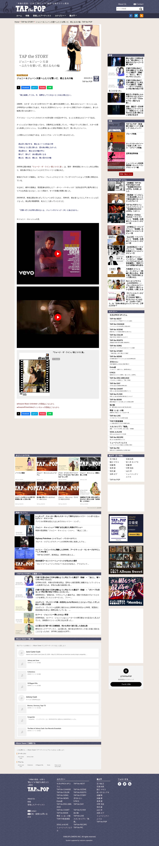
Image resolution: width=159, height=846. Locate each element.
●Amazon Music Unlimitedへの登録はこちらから (35, 404)
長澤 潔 (112, 468)
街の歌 (120, 406)
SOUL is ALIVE (118, 433)
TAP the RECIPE (117, 438)
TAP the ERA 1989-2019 (120, 379)
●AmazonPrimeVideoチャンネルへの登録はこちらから (38, 407)
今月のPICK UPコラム (118, 315)
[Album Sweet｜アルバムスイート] (126, 560)
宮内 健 (112, 471)
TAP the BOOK (122, 400)
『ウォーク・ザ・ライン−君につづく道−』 (47, 167)
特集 (27, 16)
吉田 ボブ (113, 474)
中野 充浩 (129, 468)
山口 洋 (129, 471)
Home (17, 22)
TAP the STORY (27, 22)
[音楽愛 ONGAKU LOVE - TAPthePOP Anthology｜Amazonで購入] (126, 528)
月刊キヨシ (119, 363)
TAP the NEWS (123, 357)
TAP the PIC (120, 449)
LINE (49, 87)
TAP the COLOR (119, 336)
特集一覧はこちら (126, 174)
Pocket (42, 87)
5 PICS (123, 373)
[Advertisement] (58, 436)
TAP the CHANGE (120, 325)
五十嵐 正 (113, 459)
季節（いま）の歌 (119, 411)
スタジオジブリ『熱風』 (122, 427)
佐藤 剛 (112, 465)
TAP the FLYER (121, 395)
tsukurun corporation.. (86, 840)
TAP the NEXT (121, 320)
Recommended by (92, 507)
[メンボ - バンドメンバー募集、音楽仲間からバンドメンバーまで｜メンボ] (126, 591)
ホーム (19, 16)
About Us (122, 4)
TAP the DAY (118, 384)
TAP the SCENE (120, 330)
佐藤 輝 (129, 465)
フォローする (126, 684)
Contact (140, 4)
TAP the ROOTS (119, 341)
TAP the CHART (120, 390)
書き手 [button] (72, 16)
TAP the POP (87, 81)
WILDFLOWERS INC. (72, 837)
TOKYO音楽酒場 (120, 422)
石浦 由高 (129, 459)
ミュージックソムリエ (121, 443)
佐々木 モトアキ (132, 462)
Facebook (25, 87)
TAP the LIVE (119, 417)
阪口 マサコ (114, 462)
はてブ (34, 87)
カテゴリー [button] (59, 16)
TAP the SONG (122, 346)
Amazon (56, 359)
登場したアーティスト (42, 16)
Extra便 (120, 368)
